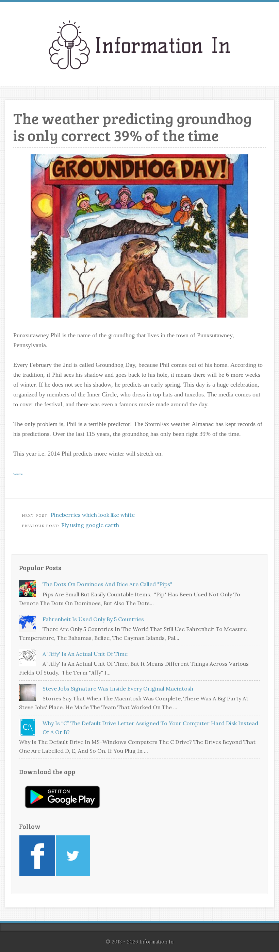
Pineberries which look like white (93, 514)
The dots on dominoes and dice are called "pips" (107, 584)
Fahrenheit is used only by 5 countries (93, 619)
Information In (157, 942)
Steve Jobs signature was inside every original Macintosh (118, 688)
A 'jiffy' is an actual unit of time (85, 653)
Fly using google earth (90, 525)
